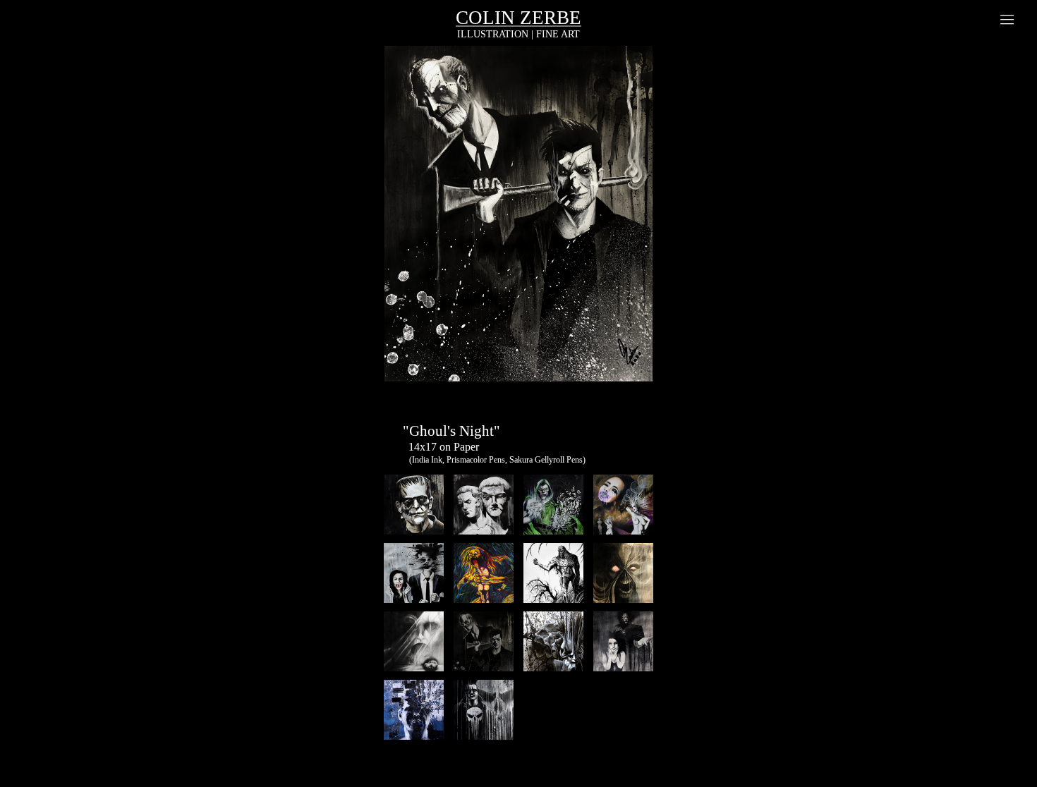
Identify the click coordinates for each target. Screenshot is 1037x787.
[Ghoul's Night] (518, 227)
